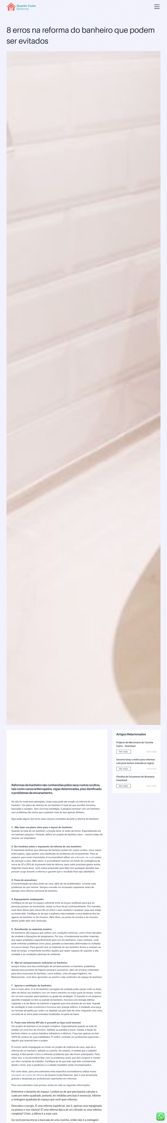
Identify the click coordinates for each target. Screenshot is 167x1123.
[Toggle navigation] (156, 7)
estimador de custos (85, 857)
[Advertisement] (57, 757)
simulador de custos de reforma (27, 1075)
